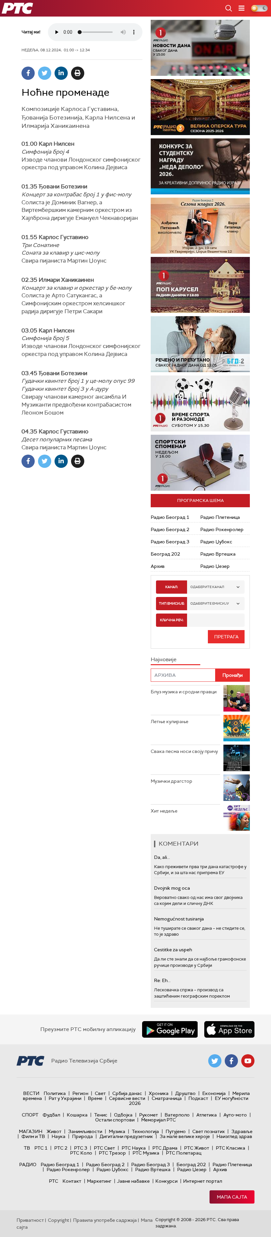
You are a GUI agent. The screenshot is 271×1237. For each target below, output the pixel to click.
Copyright (58, 1220)
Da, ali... (162, 857)
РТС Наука (134, 1148)
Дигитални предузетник (126, 1136)
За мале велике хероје (185, 1136)
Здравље (241, 1131)
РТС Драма (164, 1148)
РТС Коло (81, 1153)
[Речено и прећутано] (200, 344)
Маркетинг (99, 1181)
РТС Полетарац (183, 1153)
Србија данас (127, 1093)
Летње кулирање (169, 721)
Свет (100, 1093)
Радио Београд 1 (170, 517)
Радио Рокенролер (222, 529)
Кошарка (77, 1115)
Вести (31, 1093)
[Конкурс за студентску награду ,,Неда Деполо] (200, 166)
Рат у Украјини (65, 1098)
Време (95, 1098)
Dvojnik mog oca (172, 888)
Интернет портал (202, 1181)
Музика (117, 1131)
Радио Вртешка (218, 554)
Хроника (159, 1093)
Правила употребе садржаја (105, 1220)
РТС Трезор (112, 1153)
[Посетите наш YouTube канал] (247, 1060)
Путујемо (176, 1131)
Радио (27, 1164)
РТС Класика (230, 1148)
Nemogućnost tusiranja (179, 919)
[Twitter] (44, 73)
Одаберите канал (207, 587)
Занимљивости (85, 1131)
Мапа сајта (232, 1197)
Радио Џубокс (216, 542)
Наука (58, 1136)
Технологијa (145, 1131)
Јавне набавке (133, 1181)
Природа (82, 1136)
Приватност (30, 1220)
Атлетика (206, 1115)
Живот (54, 1131)
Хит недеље (164, 811)
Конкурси (166, 1181)
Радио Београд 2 (170, 529)
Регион (80, 1093)
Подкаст (198, 1098)
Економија (214, 1093)
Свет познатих (208, 1131)
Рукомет (148, 1115)
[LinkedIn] (61, 73)
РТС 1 (41, 1148)
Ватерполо (177, 1115)
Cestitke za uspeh (173, 950)
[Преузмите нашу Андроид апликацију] (170, 1029)
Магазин (30, 1131)
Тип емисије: (171, 603)
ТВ (27, 1148)
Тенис (100, 1115)
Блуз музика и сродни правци (183, 692)
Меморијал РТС (158, 1120)
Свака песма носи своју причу (184, 751)
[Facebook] (28, 73)
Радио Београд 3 (170, 542)
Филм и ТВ (33, 1136)
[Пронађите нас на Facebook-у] (231, 1060)
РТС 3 (80, 1148)
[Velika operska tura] (200, 107)
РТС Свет (104, 1148)
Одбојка (123, 1115)
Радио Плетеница (220, 517)
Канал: (171, 587)
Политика (55, 1093)
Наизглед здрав (234, 1136)
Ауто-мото (235, 1115)
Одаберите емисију (209, 603)
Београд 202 (165, 554)
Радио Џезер (215, 566)
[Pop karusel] (200, 285)
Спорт (30, 1115)
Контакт (71, 1181)
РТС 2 (60, 1148)
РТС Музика (146, 1153)
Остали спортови (115, 1120)
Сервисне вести (127, 1098)
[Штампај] (77, 73)
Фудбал (51, 1115)
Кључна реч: (171, 620)
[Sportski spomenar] (200, 463)
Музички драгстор (171, 781)
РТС (53, 1181)
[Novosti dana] (200, 48)
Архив (158, 566)
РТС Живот (196, 1148)
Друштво (185, 1093)
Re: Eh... (162, 980)
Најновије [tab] (163, 659)
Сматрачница (167, 1098)
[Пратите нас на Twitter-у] (214, 1060)
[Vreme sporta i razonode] (200, 403)
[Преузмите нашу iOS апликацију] (229, 1029)
